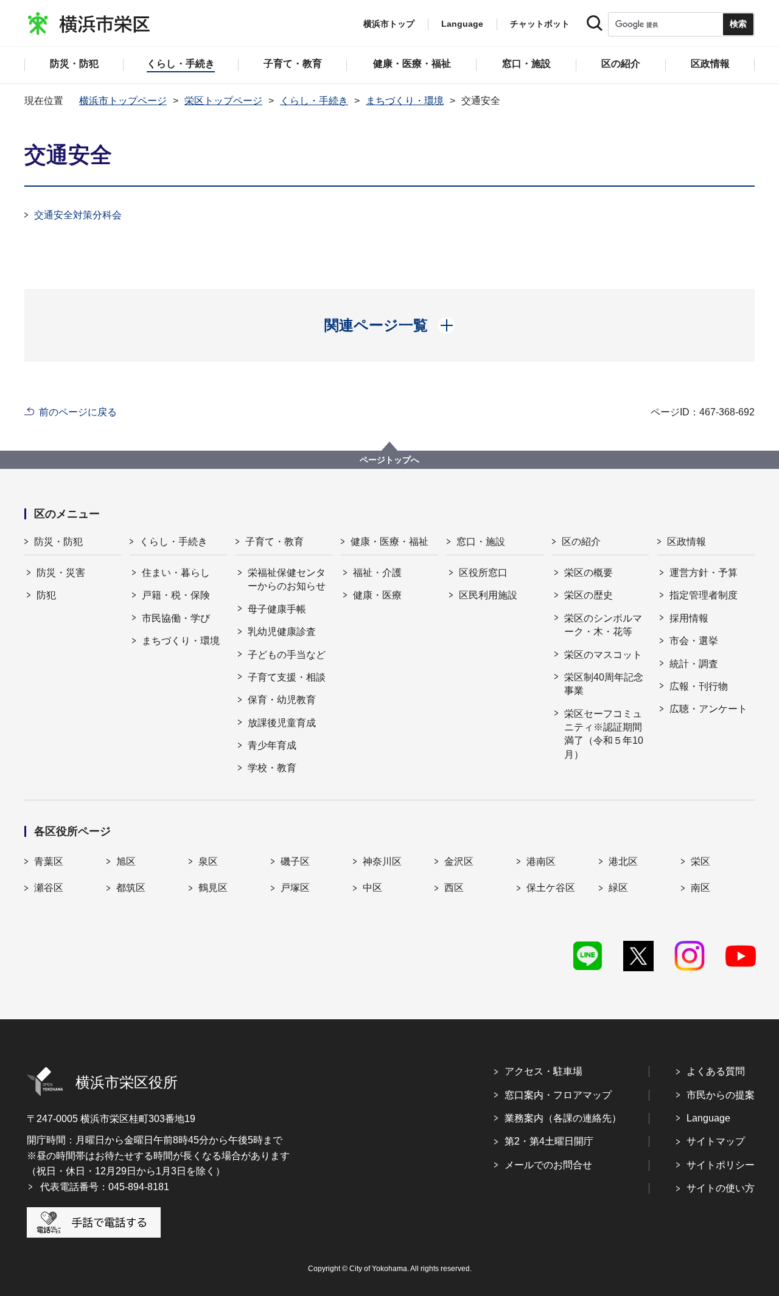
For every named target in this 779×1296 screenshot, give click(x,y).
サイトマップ (715, 1141)
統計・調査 (693, 664)
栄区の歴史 (588, 595)
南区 (700, 887)
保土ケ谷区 (550, 887)
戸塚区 (295, 887)
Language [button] (462, 24)
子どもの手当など (287, 655)
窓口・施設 (480, 541)
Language (708, 1118)
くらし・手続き (314, 100)
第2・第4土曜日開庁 (549, 1141)
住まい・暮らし (176, 572)
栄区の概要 (588, 572)
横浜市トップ (388, 24)
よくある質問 (715, 1071)
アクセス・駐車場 (543, 1071)
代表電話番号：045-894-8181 (104, 1187)
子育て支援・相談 (287, 677)
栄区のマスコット (603, 655)
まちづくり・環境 (405, 100)
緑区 (618, 887)
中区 (372, 887)
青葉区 (48, 861)
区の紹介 (581, 541)
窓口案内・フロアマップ (558, 1095)
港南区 (541, 861)
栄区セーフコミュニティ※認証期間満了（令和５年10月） (603, 734)
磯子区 (295, 861)
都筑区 (130, 887)
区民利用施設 (488, 595)
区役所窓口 (483, 572)
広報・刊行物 (698, 686)
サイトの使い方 (720, 1188)
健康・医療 (377, 595)
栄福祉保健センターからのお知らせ (287, 579)
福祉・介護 (377, 572)
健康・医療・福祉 (389, 541)
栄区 (700, 861)
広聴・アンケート (708, 709)
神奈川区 (382, 861)
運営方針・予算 (703, 572)
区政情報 (686, 541)
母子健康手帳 (277, 609)
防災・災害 (61, 572)
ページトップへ (389, 460)
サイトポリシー (720, 1165)
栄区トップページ (223, 100)
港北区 (623, 861)
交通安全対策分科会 (78, 215)
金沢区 (458, 861)
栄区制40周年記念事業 (603, 684)
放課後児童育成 (282, 723)
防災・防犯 (58, 541)
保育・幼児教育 (282, 700)
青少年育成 (272, 745)
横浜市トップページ (123, 100)
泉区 (208, 861)
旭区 (126, 861)
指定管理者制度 (703, 595)
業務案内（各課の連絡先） (563, 1118)
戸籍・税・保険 (176, 595)
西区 (454, 887)
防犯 (46, 595)
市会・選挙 (693, 641)
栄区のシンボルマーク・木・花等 (603, 625)
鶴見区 (213, 887)
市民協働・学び (176, 618)
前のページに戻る (78, 412)
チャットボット (540, 24)
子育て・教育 (274, 541)
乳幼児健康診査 (282, 631)
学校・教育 (272, 768)
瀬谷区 (48, 887)
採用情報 (688, 618)
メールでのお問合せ (548, 1165)
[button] (389, 325)
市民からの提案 (720, 1095)
